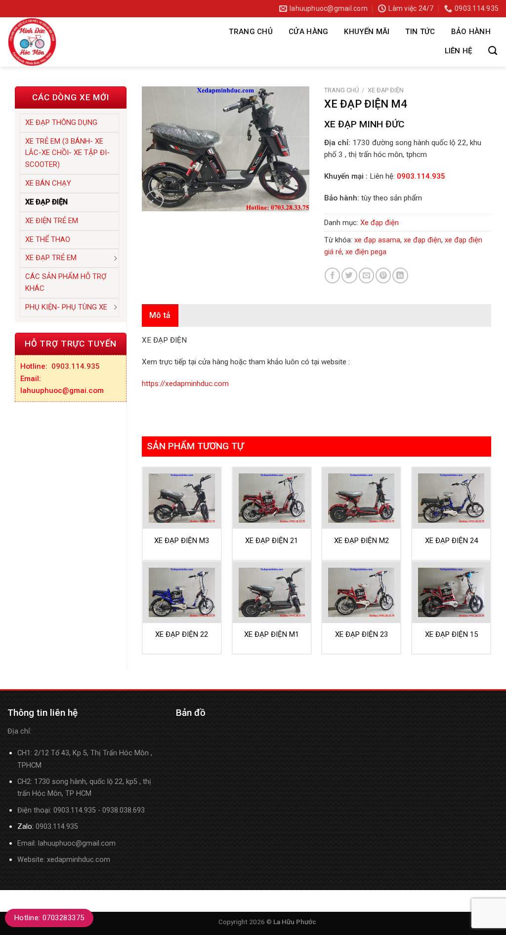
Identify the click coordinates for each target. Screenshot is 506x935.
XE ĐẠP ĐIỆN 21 (271, 540)
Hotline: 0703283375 (49, 917)
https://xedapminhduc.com (185, 383)
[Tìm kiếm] (493, 50)
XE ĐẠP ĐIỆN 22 (181, 634)
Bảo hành (471, 31)
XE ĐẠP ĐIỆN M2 (361, 540)
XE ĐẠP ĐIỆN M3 (181, 540)
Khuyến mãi (366, 31)
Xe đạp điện (46, 201)
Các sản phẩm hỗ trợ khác (65, 282)
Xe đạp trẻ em (51, 257)
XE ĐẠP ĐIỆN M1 (271, 634)
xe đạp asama (377, 239)
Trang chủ (251, 31)
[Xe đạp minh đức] (101, 42)
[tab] (160, 315)
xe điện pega (365, 251)
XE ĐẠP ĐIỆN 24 (451, 540)
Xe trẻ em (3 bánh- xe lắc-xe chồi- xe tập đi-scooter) (67, 153)
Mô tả (160, 315)
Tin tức (420, 31)
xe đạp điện (422, 239)
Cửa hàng (308, 31)
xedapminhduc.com (78, 860)
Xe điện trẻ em (51, 220)
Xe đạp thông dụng (61, 122)
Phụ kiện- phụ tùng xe (66, 307)
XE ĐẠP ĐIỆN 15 (451, 634)
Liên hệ (458, 50)
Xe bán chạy (48, 183)
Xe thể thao (47, 239)
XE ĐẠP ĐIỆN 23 (361, 634)
